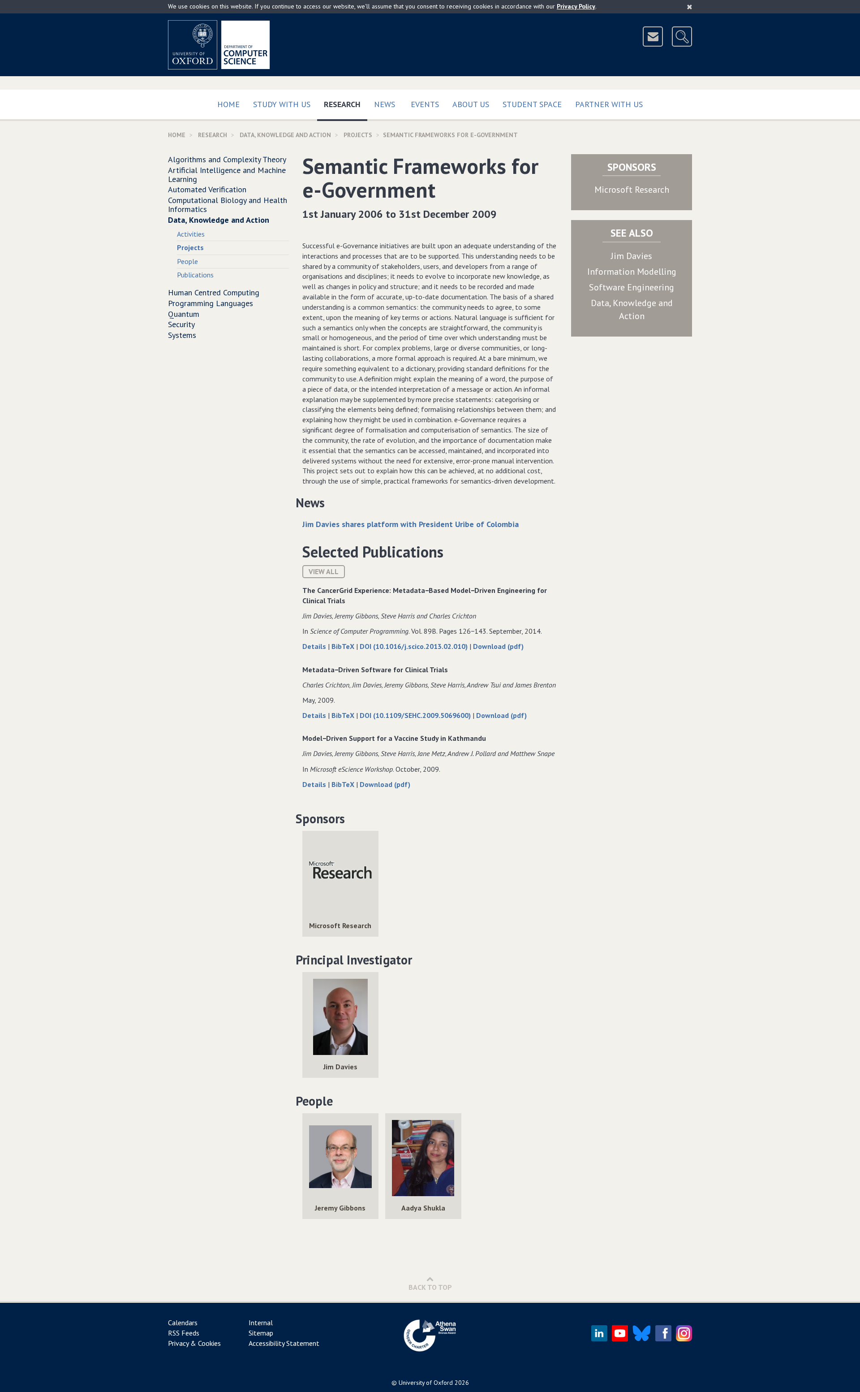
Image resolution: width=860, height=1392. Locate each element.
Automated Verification (207, 189)
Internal (261, 1322)
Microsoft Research (631, 189)
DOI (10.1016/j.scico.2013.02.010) (414, 646)
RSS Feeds (183, 1332)
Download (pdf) (498, 646)
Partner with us (609, 104)
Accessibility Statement (284, 1343)
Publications (195, 274)
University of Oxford (426, 1383)
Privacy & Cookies (194, 1343)
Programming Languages (210, 303)
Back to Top (430, 1287)
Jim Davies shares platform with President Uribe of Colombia (410, 524)
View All (324, 571)
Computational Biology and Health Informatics (227, 204)
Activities (191, 233)
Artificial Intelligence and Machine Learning (227, 174)
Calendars (183, 1322)
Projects (358, 135)
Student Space (532, 104)
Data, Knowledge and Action (285, 135)
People (187, 261)
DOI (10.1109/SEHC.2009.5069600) (416, 715)
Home (228, 104)
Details (315, 646)
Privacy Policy (576, 6)
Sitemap (261, 1332)
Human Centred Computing (213, 292)
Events (425, 104)
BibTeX (343, 646)
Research (345, 104)
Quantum (183, 314)
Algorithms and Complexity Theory (227, 159)
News (384, 104)
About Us (470, 104)
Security (181, 324)
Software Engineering (631, 287)
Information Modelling (631, 271)
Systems (182, 335)
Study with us (281, 104)
